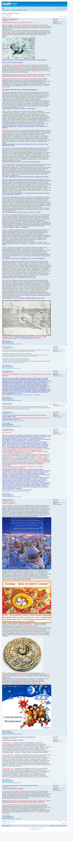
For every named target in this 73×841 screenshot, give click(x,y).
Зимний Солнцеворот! (8, 499)
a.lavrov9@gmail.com (9, 341)
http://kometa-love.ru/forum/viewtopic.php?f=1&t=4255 (16, 491)
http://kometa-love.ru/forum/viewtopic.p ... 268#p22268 (26, 394)
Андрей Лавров (9, 14)
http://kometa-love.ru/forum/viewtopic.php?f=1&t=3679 (13, 362)
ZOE (53, 403)
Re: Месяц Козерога (7, 346)
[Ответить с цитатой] (50, 19)
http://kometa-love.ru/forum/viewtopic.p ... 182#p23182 (13, 420)
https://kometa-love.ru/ (8, 342)
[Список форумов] (7, 4)
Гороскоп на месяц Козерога (10, 13)
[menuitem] (3, 8)
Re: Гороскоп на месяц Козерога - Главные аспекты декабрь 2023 (18, 737)
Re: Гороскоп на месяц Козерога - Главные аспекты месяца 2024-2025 (20, 785)
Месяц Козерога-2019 (7, 429)
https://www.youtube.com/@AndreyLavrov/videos (12, 343)
